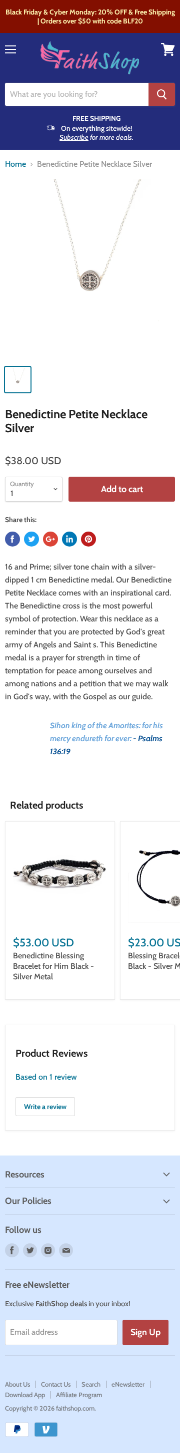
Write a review (45, 1106)
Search (91, 1384)
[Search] (161, 94)
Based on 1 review (46, 1077)
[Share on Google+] (50, 539)
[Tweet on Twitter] (31, 539)
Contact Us (55, 1384)
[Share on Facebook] (12, 539)
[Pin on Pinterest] (88, 539)
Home (15, 164)
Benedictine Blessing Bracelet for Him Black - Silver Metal (53, 966)
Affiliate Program (79, 1395)
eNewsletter (128, 1384)
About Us (17, 1384)
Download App (25, 1395)
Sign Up (145, 1332)
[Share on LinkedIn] (69, 539)
